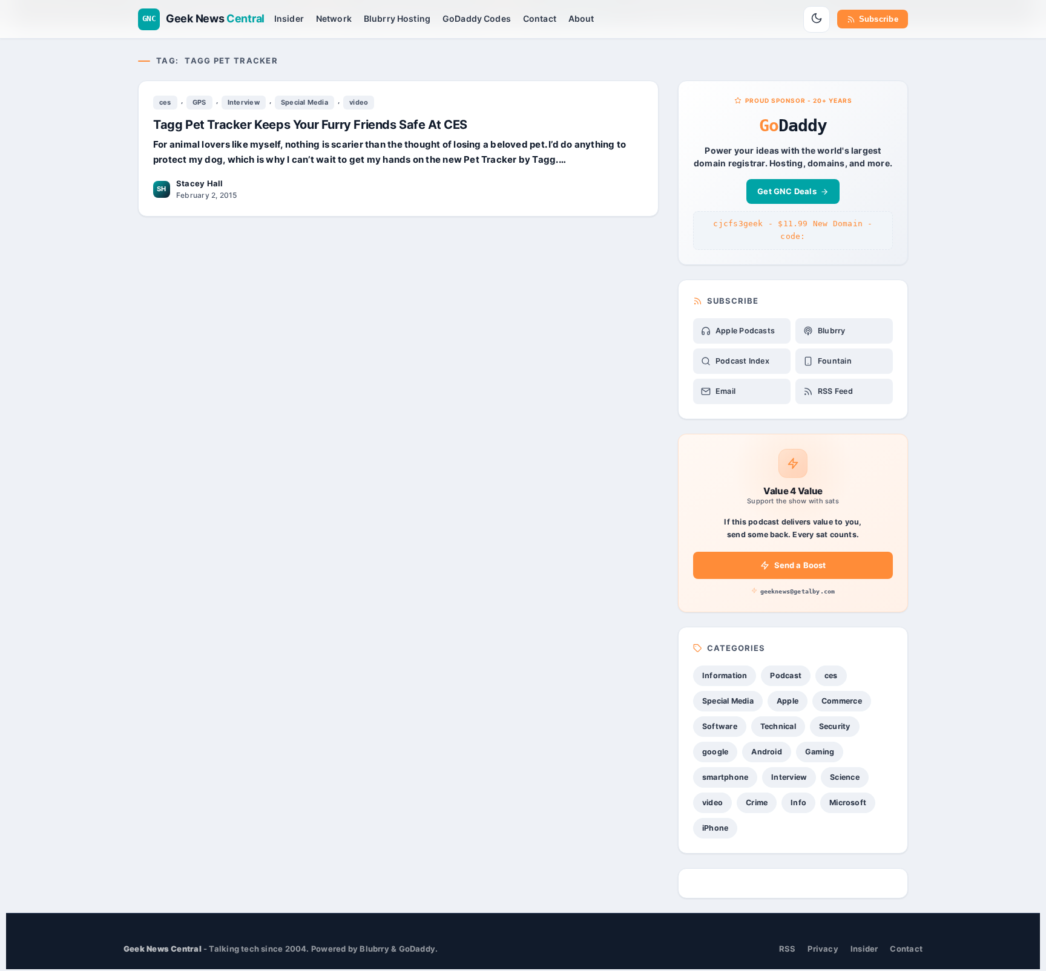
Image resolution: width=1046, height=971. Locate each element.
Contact (539, 18)
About (581, 18)
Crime (757, 802)
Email (725, 391)
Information (724, 675)
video (358, 102)
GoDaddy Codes (476, 18)
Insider (289, 18)
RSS (787, 948)
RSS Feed (835, 391)
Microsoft (847, 802)
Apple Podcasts (745, 330)
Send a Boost (800, 565)
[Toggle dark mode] (816, 19)
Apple (787, 700)
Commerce (841, 700)
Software (719, 726)
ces (165, 102)
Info (798, 802)
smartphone (725, 777)
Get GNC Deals (787, 191)
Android (766, 751)
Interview (244, 102)
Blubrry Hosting (397, 18)
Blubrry (832, 330)
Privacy (823, 948)
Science (845, 777)
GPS (199, 102)
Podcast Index (742, 360)
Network (334, 18)
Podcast (785, 675)
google (715, 751)
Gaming (819, 751)
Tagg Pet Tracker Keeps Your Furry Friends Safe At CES (310, 124)
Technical (778, 726)
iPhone (715, 827)
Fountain (835, 360)
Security (834, 726)
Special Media (304, 102)
